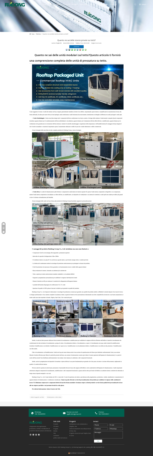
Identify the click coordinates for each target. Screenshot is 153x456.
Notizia (92, 4)
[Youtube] (36, 435)
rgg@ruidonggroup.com (74, 414)
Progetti (74, 4)
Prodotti (51, 4)
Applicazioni (84, 4)
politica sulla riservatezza (60, 438)
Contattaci (113, 4)
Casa (44, 4)
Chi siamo (56, 426)
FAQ (106, 4)
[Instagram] (39, 435)
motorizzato (98, 43)
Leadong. (88, 447)
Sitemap (76, 447)
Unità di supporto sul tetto (37, 397)
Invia (98, 441)
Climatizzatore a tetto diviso (54, 397)
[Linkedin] (33, 435)
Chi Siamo (66, 4)
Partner (99, 4)
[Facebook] (30, 435)
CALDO (58, 4)
